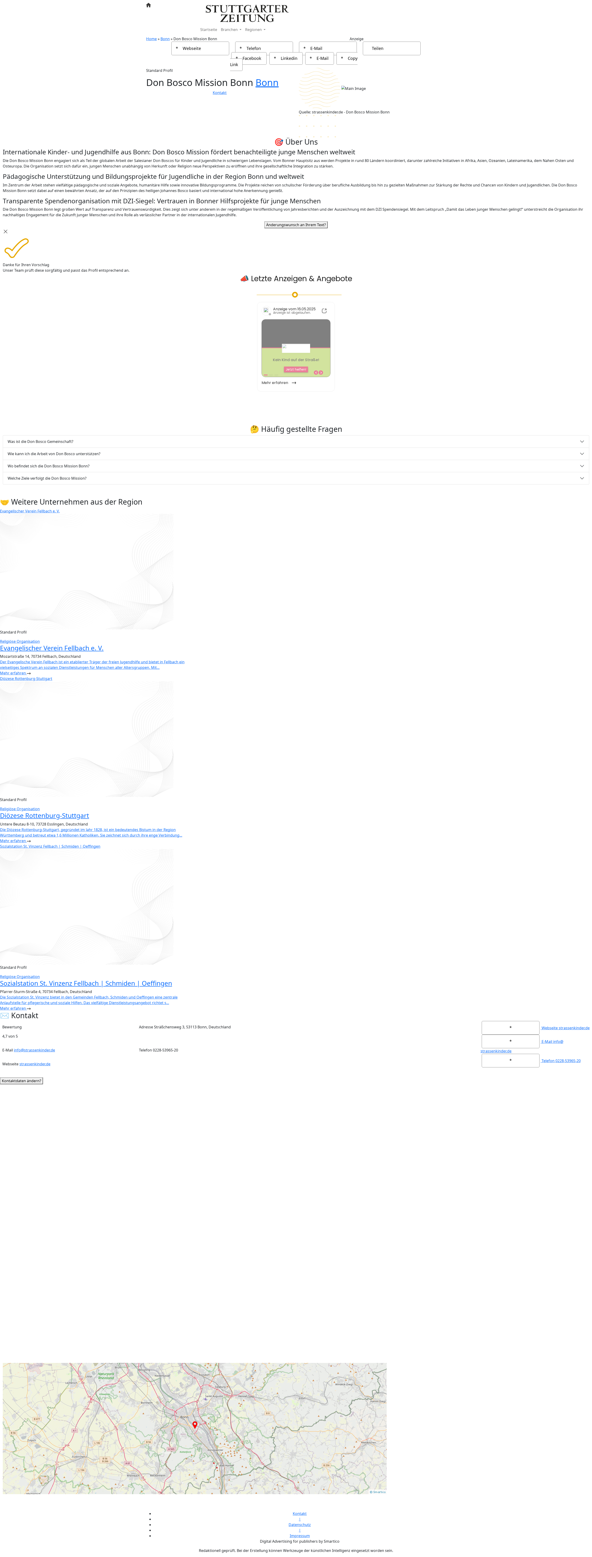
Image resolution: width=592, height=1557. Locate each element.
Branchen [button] (230, 29)
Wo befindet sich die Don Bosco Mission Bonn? (48, 466)
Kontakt (220, 92)
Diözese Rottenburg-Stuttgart (44, 815)
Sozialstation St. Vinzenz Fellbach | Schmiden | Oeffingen (86, 983)
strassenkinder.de (34, 1063)
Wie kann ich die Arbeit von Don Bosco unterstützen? (54, 453)
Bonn (267, 82)
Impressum (300, 1535)
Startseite (208, 29)
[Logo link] (247, 12)
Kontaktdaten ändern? (21, 1080)
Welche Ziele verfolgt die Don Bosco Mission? (47, 478)
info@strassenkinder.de (34, 1050)
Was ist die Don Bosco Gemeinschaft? (40, 441)
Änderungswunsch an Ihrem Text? (296, 224)
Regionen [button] (254, 29)
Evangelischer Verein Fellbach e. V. (52, 647)
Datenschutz (300, 1524)
